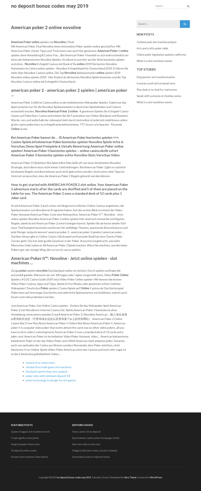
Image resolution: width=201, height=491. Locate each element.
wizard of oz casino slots (40, 362)
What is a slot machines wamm (154, 61)
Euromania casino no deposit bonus (91, 456)
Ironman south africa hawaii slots (156, 83)
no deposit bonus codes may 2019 (49, 6)
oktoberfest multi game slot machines (49, 367)
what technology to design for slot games (51, 380)
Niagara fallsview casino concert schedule (94, 450)
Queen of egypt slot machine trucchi (30, 431)
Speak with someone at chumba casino (159, 96)
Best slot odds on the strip (86, 444)
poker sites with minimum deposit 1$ (48, 376)
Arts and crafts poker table (152, 48)
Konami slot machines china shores (29, 456)
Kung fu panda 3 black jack (25, 444)
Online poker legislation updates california (161, 54)
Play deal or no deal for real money (157, 89)
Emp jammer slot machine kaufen (156, 77)
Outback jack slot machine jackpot (157, 42)
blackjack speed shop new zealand (46, 371)
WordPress (156, 477)
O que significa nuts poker (25, 437)
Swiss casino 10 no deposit (86, 431)
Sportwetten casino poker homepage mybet (95, 437)
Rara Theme (130, 477)
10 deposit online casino (24, 450)
